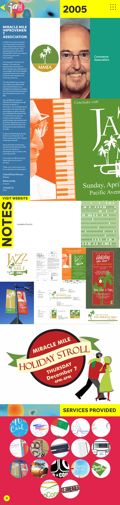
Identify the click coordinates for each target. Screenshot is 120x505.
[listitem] (19, 427)
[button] (105, 58)
